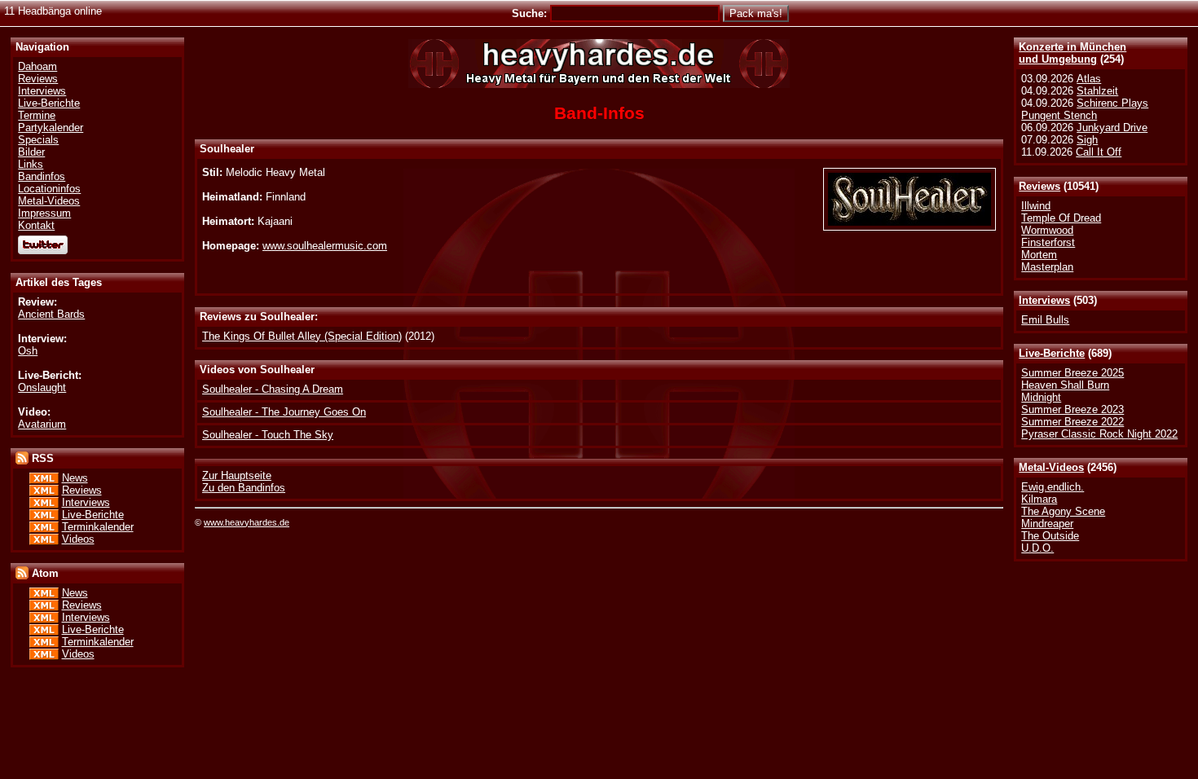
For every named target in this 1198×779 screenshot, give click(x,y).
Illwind (1035, 206)
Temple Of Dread (1061, 218)
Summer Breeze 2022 (1072, 422)
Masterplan (1047, 267)
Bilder (31, 152)
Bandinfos (41, 176)
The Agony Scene (1063, 511)
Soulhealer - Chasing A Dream (272, 389)
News (75, 478)
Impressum (44, 213)
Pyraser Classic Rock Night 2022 (1099, 434)
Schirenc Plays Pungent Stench (1084, 109)
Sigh (1087, 140)
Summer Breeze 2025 (1072, 373)
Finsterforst (1048, 242)
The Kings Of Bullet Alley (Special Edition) (302, 336)
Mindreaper (1047, 523)
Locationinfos (49, 189)
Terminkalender (98, 527)
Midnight (1041, 397)
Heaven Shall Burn (1065, 385)
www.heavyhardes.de (246, 522)
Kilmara (1039, 499)
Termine (36, 115)
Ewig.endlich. (1052, 487)
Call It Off (1098, 152)
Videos (78, 539)
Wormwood (1047, 230)
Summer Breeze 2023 (1072, 409)
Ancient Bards (51, 314)
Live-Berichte (1052, 353)
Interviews (1044, 300)
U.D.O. (1037, 548)
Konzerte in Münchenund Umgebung (1072, 53)
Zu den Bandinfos (243, 488)
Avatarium (42, 424)
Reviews (1039, 186)
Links (30, 164)
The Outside (1050, 536)
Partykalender (50, 127)
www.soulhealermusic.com (324, 246)
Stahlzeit (1097, 91)
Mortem (1039, 255)
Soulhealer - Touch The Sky (267, 435)
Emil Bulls (1045, 320)
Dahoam (37, 66)
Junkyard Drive (1112, 127)
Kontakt (36, 225)
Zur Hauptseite (236, 475)
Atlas (1089, 79)
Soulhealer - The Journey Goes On (284, 412)
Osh (27, 351)
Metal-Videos (1051, 467)
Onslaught (42, 387)
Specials (38, 140)
